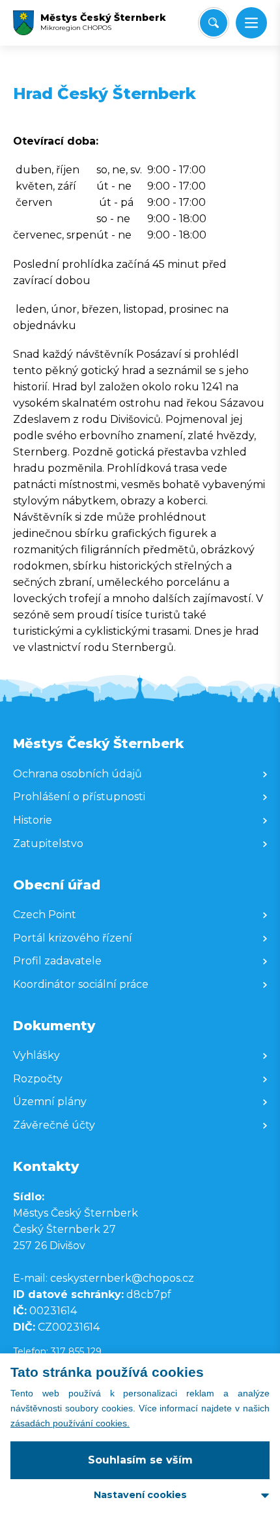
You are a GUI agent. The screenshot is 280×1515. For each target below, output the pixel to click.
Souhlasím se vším (140, 1460)
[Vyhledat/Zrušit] (213, 22)
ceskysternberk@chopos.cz (122, 1278)
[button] (251, 22)
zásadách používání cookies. (70, 1423)
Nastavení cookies (140, 1495)
